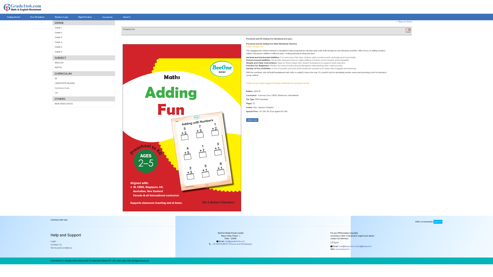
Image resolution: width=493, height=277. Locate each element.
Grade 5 (58, 47)
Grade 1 (58, 27)
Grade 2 (58, 32)
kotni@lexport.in (363, 246)
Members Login (61, 17)
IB (56, 78)
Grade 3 (58, 37)
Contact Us (56, 244)
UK (56, 93)
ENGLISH (59, 62)
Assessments (107, 17)
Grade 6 (58, 52)
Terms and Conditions (61, 248)
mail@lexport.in (346, 246)
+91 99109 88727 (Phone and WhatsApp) (232, 244)
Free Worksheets (37, 17)
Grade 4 (58, 42)
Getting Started (13, 17)
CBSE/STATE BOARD (65, 83)
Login (53, 241)
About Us (127, 17)
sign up (438, 222)
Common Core (62, 88)
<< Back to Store (404, 21)
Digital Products (85, 17)
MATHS (58, 67)
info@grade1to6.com (235, 241)
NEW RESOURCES (64, 103)
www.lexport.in (342, 249)
